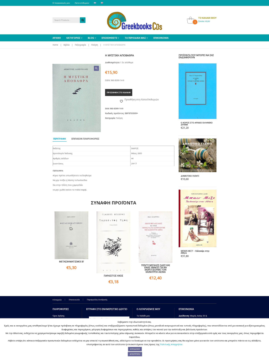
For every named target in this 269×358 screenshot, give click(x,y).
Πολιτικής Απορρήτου (171, 344)
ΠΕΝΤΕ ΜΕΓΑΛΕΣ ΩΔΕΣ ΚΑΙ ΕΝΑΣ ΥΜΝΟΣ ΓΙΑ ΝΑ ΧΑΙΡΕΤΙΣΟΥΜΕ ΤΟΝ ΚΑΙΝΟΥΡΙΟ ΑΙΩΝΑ (155, 268)
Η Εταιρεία (57, 299)
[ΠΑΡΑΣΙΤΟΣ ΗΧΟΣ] (113, 242)
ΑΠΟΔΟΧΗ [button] (135, 349)
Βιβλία (66, 44)
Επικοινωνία (74, 299)
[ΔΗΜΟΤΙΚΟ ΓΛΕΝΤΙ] (197, 155)
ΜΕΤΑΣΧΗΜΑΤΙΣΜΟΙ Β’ (71, 261)
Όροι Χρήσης (59, 315)
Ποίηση (94, 44)
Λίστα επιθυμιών (82, 3)
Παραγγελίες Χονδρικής (97, 299)
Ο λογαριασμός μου (61, 3)
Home (55, 44)
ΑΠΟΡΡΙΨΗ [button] (135, 354)
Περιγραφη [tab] (59, 138)
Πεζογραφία (80, 44)
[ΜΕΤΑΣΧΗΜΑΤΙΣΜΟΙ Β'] (71, 235)
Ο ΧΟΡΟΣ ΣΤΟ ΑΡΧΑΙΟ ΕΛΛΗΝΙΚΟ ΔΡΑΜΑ (197, 123)
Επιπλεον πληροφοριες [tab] (85, 138)
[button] (96, 68)
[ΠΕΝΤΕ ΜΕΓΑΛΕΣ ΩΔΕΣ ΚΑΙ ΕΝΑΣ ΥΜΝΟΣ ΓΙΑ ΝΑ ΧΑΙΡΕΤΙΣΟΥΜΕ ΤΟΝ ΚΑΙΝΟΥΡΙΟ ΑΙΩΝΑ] (155, 237)
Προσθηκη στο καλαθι (119, 92)
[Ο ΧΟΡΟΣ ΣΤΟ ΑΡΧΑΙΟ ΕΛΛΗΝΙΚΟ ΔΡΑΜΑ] (197, 91)
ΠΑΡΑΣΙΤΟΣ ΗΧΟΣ (113, 275)
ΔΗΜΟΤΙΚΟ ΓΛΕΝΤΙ (190, 176)
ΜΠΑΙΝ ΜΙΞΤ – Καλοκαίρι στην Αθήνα (195, 252)
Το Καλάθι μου (143, 315)
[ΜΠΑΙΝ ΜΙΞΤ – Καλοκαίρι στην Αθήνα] (197, 218)
